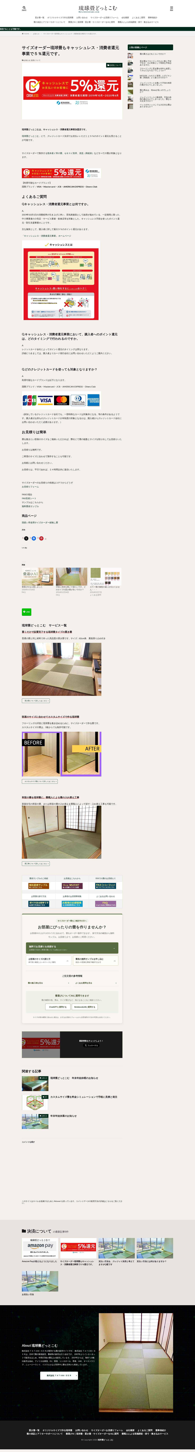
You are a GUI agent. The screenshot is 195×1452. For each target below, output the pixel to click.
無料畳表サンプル (30, 506)
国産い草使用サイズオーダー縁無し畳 (40, 522)
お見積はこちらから (72, 878)
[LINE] (26, 612)
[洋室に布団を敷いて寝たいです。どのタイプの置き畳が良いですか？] (71, 577)
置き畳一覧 (39, 17)
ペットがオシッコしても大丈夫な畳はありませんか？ (155, 105)
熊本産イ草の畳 (54, 153)
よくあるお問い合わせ (105, 896)
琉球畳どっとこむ (30, 136)
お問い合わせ (82, 17)
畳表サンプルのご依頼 (38, 878)
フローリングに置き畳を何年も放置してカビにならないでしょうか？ (155, 69)
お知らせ (36, 34)
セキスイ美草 (70, 153)
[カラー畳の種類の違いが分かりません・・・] (105, 577)
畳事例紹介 (152, 17)
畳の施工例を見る (48, 983)
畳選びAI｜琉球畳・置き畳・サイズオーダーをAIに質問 (91, 22)
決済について (35, 60)
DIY (46, 1097)
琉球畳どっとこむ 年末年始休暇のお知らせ (74, 1077)
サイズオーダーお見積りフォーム (104, 17)
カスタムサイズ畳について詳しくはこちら (40, 781)
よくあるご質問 (138, 17)
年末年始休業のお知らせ (63, 1115)
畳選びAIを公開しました (32, 587)
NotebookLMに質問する (84, 1007)
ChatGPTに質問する (58, 1007)
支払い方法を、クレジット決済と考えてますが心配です (116, 1262)
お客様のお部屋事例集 (72, 896)
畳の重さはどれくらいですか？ (153, 54)
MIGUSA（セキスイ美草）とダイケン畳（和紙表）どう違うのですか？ (155, 77)
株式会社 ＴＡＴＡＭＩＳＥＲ (59, 1375)
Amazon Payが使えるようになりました (39, 1261)
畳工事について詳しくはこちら (36, 864)
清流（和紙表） (86, 153)
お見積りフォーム (30, 486)
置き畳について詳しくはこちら (36, 701)
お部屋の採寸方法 (38, 896)
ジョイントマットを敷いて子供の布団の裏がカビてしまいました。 (155, 84)
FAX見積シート (29, 498)
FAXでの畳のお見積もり (106, 878)
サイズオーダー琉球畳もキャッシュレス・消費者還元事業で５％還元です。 (70, 34)
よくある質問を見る (95, 983)
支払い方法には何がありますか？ (152, 1261)
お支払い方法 (28, 1294)
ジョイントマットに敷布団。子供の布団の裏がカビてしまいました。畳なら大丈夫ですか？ (155, 99)
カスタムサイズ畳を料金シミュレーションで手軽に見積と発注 (83, 1096)
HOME (26, 34)
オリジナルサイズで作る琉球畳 (60, 17)
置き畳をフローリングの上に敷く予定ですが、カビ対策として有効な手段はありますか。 (155, 63)
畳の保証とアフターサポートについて (49, 22)
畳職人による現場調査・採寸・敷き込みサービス (138, 22)
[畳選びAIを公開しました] (37, 577)
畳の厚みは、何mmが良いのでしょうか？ (155, 91)
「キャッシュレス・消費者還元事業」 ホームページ (46, 235)
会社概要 (125, 17)
